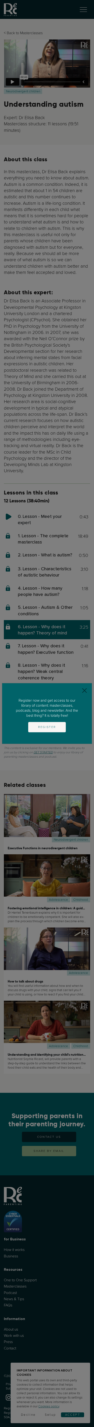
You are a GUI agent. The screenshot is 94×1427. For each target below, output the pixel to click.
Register (47, 727)
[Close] (84, 690)
